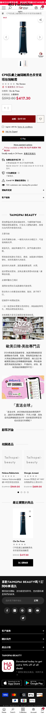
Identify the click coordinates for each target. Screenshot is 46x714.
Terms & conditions (25, 126)
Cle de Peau (14, 91)
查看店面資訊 (30, 153)
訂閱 (36, 600)
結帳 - (19, 119)
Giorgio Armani (31, 473)
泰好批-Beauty (15, 706)
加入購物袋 (23, 562)
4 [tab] (28, 492)
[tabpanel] (12, 469)
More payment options (23, 144)
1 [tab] (21, 54)
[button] (20, 63)
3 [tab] (24, 492)
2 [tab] (24, 54)
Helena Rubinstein (10, 473)
